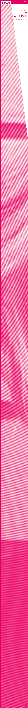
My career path (22, 248)
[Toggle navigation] (25, 2)
